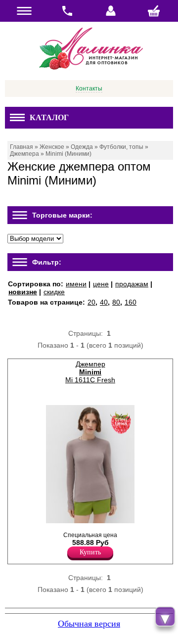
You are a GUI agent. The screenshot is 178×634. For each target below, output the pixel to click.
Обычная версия (89, 624)
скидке (54, 292)
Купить (90, 552)
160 (130, 302)
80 (116, 302)
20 (91, 302)
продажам (131, 284)
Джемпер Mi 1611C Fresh (90, 372)
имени (76, 284)
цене (101, 284)
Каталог (49, 117)
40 (104, 302)
